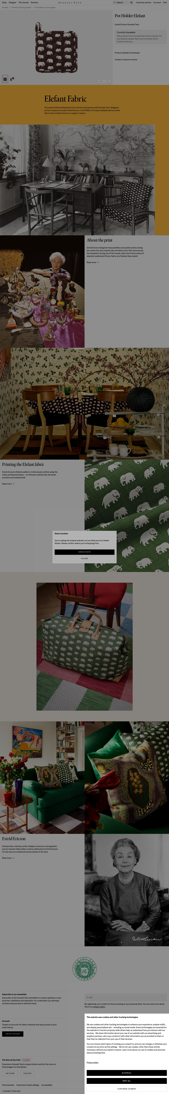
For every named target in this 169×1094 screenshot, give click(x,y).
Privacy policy (92, 1062)
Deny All (127, 1081)
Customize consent (126, 1089)
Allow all (127, 1073)
